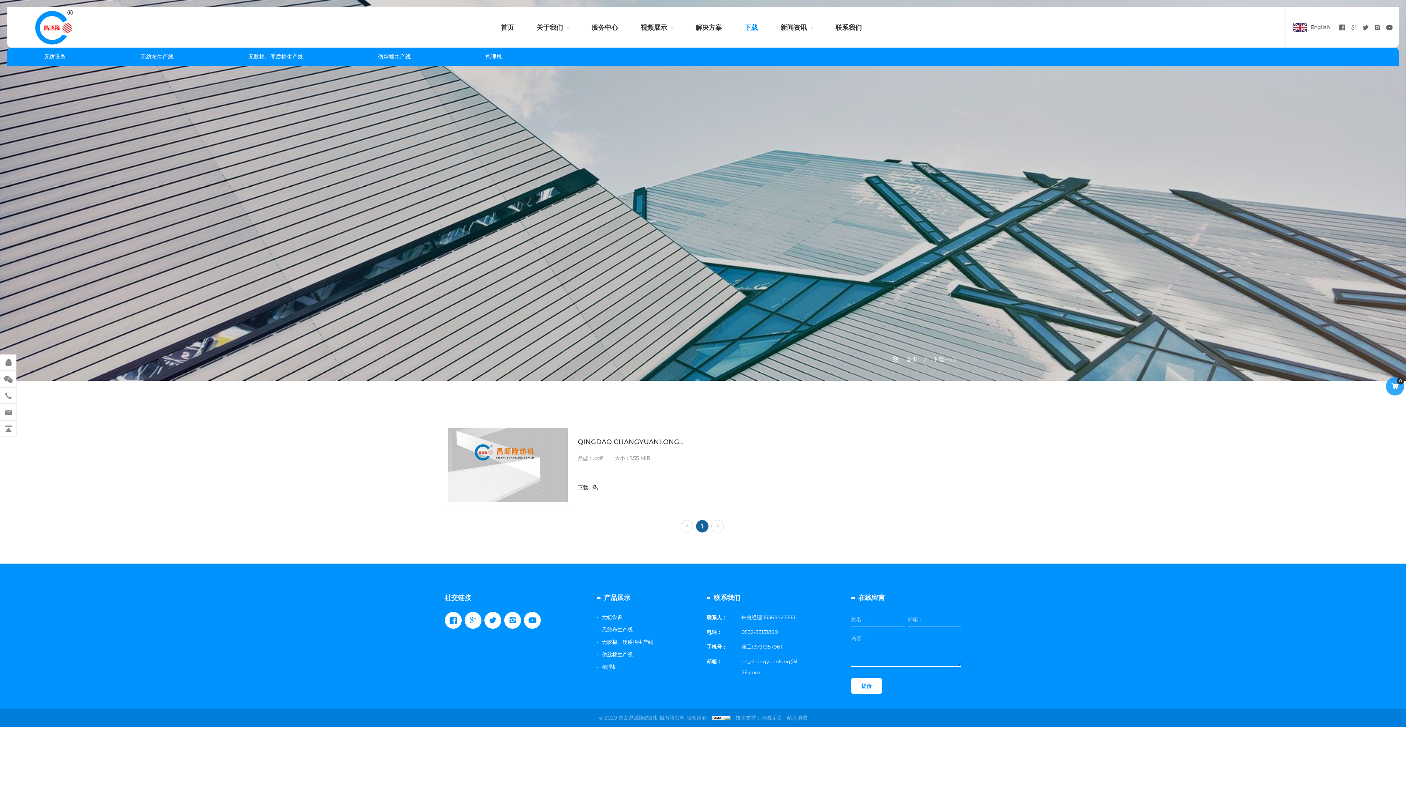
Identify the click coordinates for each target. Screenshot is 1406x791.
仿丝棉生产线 (394, 56)
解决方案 (709, 27)
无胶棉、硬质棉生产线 (275, 56)
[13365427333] (8, 395)
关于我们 (550, 27)
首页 (507, 27)
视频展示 (654, 27)
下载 (751, 27)
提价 (867, 686)
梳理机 (494, 56)
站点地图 (797, 717)
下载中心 (944, 359)
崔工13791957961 (761, 646)
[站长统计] (721, 717)
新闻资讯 (794, 27)
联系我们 (849, 27)
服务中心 (605, 27)
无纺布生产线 (157, 56)
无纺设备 (55, 56)
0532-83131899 (759, 632)
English (1320, 27)
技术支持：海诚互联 (759, 717)
